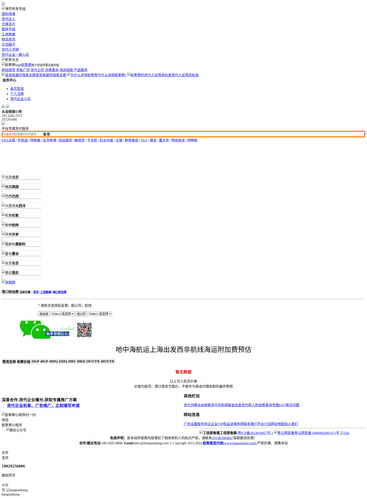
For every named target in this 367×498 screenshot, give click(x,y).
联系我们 (250, 424)
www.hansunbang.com (239, 443)
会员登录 (17, 88)
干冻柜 (92, 140)
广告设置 (190, 424)
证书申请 (49, 140)
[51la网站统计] (344, 433)
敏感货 (80, 140)
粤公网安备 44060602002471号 (316, 433)
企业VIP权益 (220, 424)
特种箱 (35, 140)
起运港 (44, 314)
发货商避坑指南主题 (51, 75)
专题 (275, 405)
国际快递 (8, 14)
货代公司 (37, 70)
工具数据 (8, 34)
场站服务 (65, 140)
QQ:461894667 (222, 438)
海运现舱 (66, 70)
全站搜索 (204, 405)
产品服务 (81, 70)
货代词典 (190, 405)
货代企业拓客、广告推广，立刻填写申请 (43, 405)
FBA (144, 140)
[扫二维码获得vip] (80, 337)
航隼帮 (26, 65)
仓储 (119, 140)
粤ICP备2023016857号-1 (255, 433)
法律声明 (237, 424)
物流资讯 (8, 39)
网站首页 (8, 70)
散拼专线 (8, 29)
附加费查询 (263, 405)
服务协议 (204, 424)
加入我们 (291, 424)
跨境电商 (131, 140)
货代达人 (8, 19)
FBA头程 (8, 140)
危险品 (23, 140)
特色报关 (178, 140)
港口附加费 (59, 292)
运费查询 (52, 70)
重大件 (164, 140)
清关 (153, 140)
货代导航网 (219, 405)
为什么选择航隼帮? (112, 75)
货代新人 (248, 405)
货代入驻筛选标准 (185, 75)
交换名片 (8, 24)
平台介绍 (264, 424)
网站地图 (277, 424)
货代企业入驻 (20, 99)
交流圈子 (8, 44)
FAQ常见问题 (289, 405)
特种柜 (192, 140)
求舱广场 (23, 70)
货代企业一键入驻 (15, 54)
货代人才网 (10, 49)
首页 (36, 292)
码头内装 (106, 140)
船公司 (81, 314)
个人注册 (17, 94)
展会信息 (234, 405)
